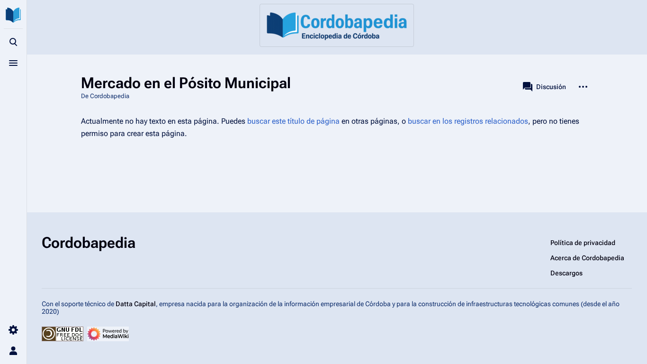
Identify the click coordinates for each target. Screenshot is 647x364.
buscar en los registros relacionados (468, 121)
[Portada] (337, 25)
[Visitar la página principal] (13, 15)
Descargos (566, 273)
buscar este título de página (293, 121)
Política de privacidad (582, 242)
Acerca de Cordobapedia (587, 258)
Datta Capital (136, 304)
